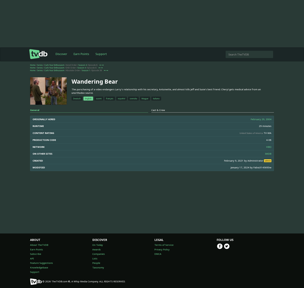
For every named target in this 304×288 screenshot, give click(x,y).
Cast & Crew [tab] (158, 110)
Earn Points (81, 54)
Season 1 (86, 70)
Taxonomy (98, 267)
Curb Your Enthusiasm (54, 65)
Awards (96, 249)
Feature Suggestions (41, 262)
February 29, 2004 (261, 119)
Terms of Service (164, 244)
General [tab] (34, 110)
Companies (98, 253)
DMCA (157, 253)
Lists (94, 258)
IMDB (268, 153)
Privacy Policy (162, 249)
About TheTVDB (39, 244)
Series (40, 65)
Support (101, 54)
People (96, 262)
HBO (268, 146)
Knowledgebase (39, 267)
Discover (61, 54)
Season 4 (82, 65)
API (32, 258)
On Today (97, 244)
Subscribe (35, 253)
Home (32, 65)
